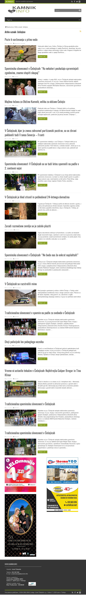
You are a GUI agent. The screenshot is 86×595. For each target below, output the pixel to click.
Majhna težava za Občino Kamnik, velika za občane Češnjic (35, 101)
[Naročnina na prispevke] (80, 31)
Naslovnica (10, 27)
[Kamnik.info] (20, 11)
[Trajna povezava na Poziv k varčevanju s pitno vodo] (20, 61)
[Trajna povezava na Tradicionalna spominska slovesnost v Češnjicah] (20, 426)
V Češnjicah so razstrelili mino (21, 284)
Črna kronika (17, 201)
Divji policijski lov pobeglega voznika (24, 342)
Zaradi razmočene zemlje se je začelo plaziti (28, 226)
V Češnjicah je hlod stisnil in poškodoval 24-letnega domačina (37, 197)
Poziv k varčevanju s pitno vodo (21, 39)
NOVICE (16, 76)
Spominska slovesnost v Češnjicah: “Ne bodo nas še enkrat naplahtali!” (41, 255)
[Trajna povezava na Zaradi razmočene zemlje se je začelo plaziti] (20, 248)
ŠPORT (16, 378)
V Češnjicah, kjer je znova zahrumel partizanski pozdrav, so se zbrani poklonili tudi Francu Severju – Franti (40, 132)
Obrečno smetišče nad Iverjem (24, 1)
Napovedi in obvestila (20, 43)
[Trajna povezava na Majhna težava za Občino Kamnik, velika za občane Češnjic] (20, 123)
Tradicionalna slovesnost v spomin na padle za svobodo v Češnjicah (40, 313)
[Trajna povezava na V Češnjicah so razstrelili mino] (20, 306)
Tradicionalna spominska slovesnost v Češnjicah (30, 404)
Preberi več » (42, 56)
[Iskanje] (79, 10)
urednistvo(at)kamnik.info (19, 574)
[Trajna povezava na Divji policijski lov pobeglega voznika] (20, 363)
